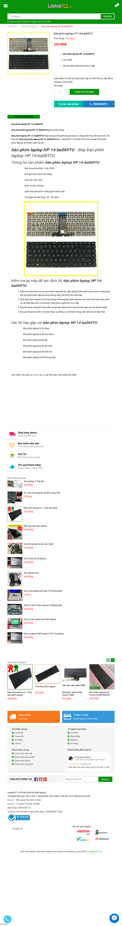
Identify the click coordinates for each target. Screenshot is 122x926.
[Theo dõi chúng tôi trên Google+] (45, 779)
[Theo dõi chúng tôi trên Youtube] (40, 779)
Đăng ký (74, 740)
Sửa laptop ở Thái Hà (34, 481)
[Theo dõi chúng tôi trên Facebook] (36, 779)
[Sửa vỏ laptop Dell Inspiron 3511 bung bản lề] (14, 637)
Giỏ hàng (74, 743)
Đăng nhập (75, 736)
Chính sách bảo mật (23, 753)
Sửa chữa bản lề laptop (35, 558)
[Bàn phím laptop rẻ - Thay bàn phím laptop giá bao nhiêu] (14, 514)
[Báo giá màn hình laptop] (14, 532)
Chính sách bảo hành (24, 764)
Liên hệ (18, 743)
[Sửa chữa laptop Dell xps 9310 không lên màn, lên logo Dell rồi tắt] (14, 595)
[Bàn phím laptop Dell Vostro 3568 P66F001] (102, 676)
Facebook (17, 828)
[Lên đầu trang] (117, 911)
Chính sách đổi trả (22, 760)
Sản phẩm (19, 733)
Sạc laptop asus (31, 573)
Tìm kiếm (107, 16)
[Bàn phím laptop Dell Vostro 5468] (74, 676)
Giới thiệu (19, 740)
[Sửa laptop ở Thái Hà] (14, 484)
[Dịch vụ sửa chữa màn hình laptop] (14, 623)
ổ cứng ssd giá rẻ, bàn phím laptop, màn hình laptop (29, 22)
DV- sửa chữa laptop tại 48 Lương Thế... (42, 493)
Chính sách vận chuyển (25, 757)
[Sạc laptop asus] (14, 578)
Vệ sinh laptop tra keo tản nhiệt (38, 544)
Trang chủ (19, 736)
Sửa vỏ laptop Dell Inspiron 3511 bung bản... (44, 633)
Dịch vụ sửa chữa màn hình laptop (40, 619)
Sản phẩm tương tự (16, 662)
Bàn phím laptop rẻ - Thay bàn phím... (41, 508)
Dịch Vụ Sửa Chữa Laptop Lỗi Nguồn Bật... (43, 605)
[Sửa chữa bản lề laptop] (14, 562)
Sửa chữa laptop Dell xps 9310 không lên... (44, 591)
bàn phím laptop (37, 375)
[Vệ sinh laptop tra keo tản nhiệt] (14, 548)
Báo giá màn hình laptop (35, 526)
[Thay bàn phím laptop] (47, 674)
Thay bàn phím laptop (45, 686)
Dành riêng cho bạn (16, 478)
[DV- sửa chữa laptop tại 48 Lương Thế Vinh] (14, 497)
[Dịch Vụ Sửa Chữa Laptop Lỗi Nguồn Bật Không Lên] (14, 609)
